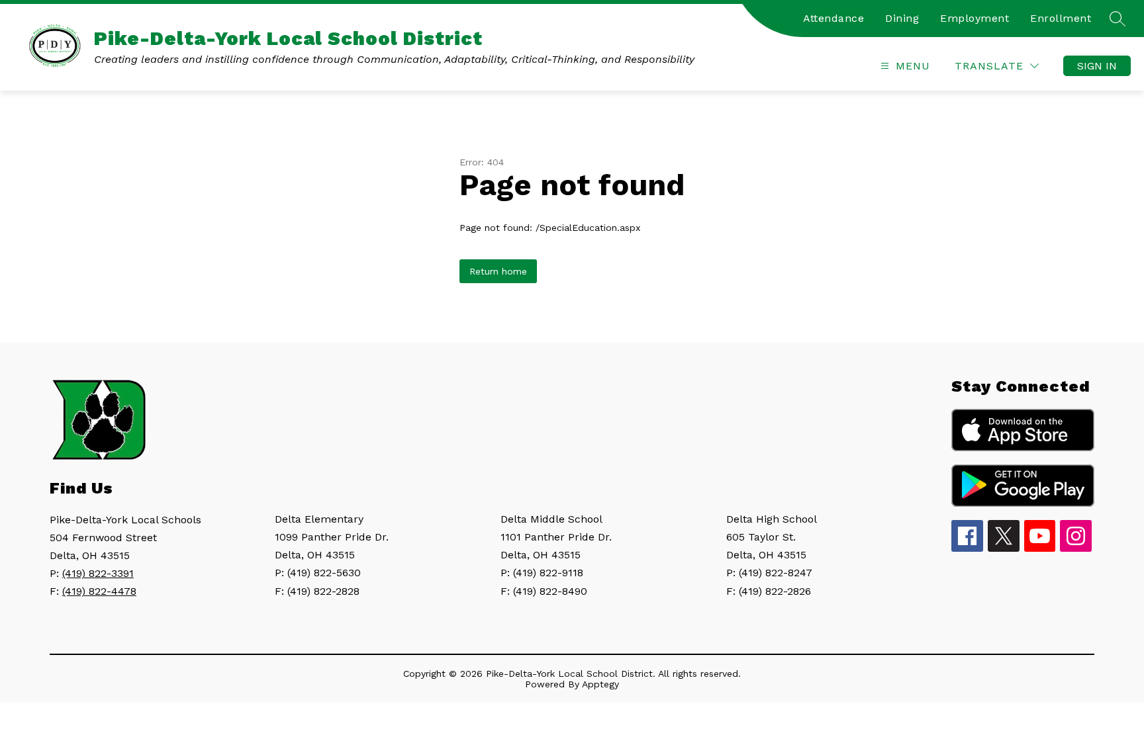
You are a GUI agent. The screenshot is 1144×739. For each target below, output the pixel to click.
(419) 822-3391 (98, 573)
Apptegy (600, 684)
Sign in (1097, 66)
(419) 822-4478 (99, 591)
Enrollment (1060, 18)
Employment (974, 18)
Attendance (833, 18)
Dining (902, 18)
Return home (498, 271)
